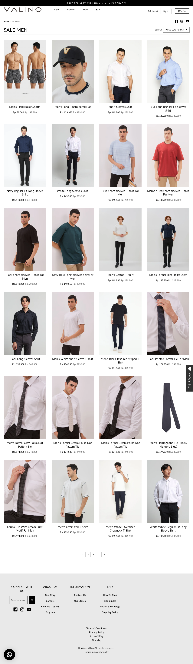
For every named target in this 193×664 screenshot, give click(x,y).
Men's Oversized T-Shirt (73, 527)
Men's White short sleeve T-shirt (72, 359)
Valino (84, 648)
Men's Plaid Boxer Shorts (24, 106)
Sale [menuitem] (98, 9)
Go (32, 600)
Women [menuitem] (71, 9)
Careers (50, 600)
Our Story (50, 595)
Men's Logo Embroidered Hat (72, 106)
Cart (184, 11)
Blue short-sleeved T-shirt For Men (120, 192)
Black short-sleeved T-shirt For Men (25, 276)
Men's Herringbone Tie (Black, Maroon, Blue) (168, 444)
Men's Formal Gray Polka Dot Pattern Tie (25, 444)
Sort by (158, 29)
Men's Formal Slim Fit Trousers (168, 274)
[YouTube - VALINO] (187, 21)
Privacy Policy (96, 632)
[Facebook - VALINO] (176, 21)
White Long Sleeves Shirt (72, 190)
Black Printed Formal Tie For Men (168, 359)
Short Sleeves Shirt (120, 106)
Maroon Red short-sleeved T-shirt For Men (168, 192)
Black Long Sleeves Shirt (25, 359)
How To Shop (110, 595)
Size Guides (110, 600)
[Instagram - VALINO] (182, 21)
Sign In (166, 11)
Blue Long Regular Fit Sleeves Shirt (168, 108)
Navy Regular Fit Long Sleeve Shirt (25, 192)
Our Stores (80, 600)
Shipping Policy (110, 612)
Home (6, 21)
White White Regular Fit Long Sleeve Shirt (168, 528)
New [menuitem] (56, 9)
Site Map (96, 640)
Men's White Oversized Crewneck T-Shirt (120, 528)
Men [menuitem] (85, 9)
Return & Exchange (110, 606)
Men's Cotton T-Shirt (120, 274)
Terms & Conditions (96, 628)
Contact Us (80, 595)
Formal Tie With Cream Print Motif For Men (24, 528)
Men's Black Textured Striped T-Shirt (120, 360)
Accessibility (96, 636)
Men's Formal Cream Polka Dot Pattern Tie (72, 444)
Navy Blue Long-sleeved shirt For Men (72, 276)
